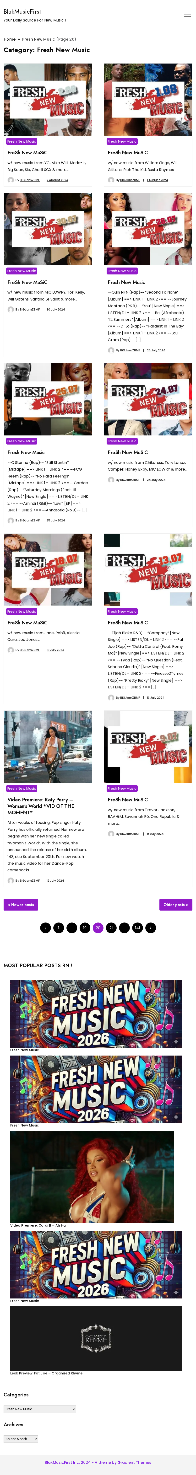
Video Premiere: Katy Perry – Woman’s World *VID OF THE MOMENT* (40, 806)
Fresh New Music (21, 141)
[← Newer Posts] (45, 928)
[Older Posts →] (150, 928)
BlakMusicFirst (22, 11)
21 (111, 928)
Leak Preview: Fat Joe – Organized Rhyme (46, 1373)
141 (137, 928)
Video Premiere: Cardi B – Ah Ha (38, 1225)
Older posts (174, 904)
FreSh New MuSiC (27, 152)
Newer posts (22, 904)
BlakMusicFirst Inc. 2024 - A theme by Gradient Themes (98, 1462)
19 (85, 928)
